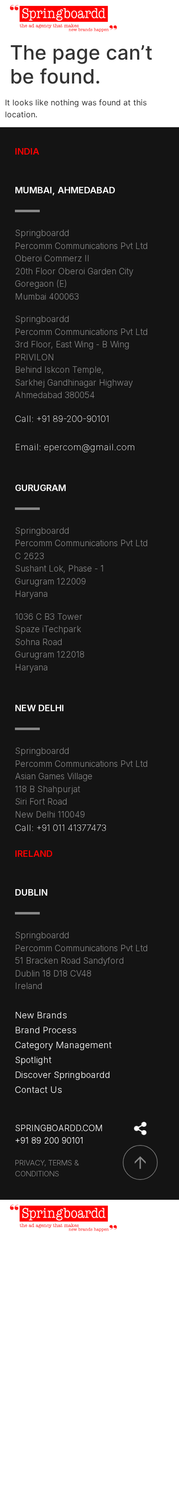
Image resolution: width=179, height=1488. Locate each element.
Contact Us (38, 1089)
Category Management (63, 1045)
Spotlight (33, 1060)
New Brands (41, 1015)
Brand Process (46, 1030)
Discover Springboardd (62, 1075)
